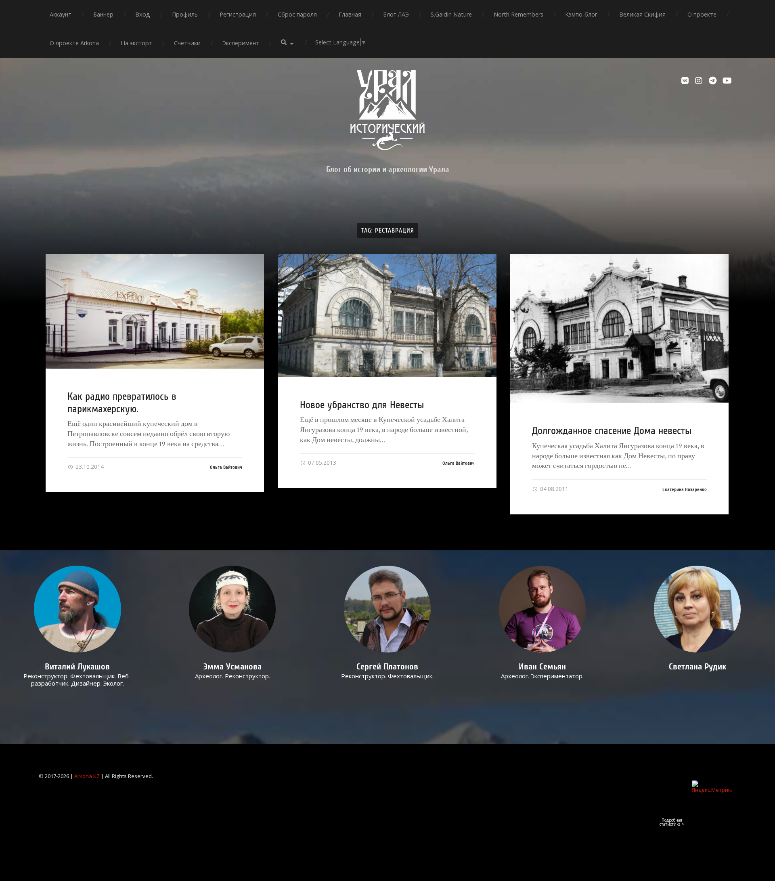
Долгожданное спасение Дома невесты (611, 431)
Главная (350, 14)
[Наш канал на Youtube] (727, 81)
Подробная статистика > (672, 822)
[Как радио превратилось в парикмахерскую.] (155, 311)
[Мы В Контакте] (686, 81)
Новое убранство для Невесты (362, 405)
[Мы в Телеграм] (713, 81)
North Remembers (518, 14)
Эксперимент (240, 43)
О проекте (701, 14)
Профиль (185, 14)
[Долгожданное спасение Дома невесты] (619, 328)
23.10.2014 (89, 466)
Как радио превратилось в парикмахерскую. (121, 402)
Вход (142, 14)
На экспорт (136, 43)
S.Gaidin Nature (451, 14)
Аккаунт (60, 14)
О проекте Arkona (74, 43)
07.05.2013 (321, 462)
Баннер (103, 14)
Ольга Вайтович (226, 467)
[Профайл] (77, 609)
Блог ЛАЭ (396, 14)
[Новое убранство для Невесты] (387, 315)
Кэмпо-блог (581, 14)
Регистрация (238, 14)
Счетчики (187, 43)
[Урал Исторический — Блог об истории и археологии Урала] (387, 110)
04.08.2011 (553, 489)
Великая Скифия (642, 14)
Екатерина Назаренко (684, 489)
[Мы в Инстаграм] (700, 81)
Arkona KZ (87, 776)
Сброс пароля (297, 14)
